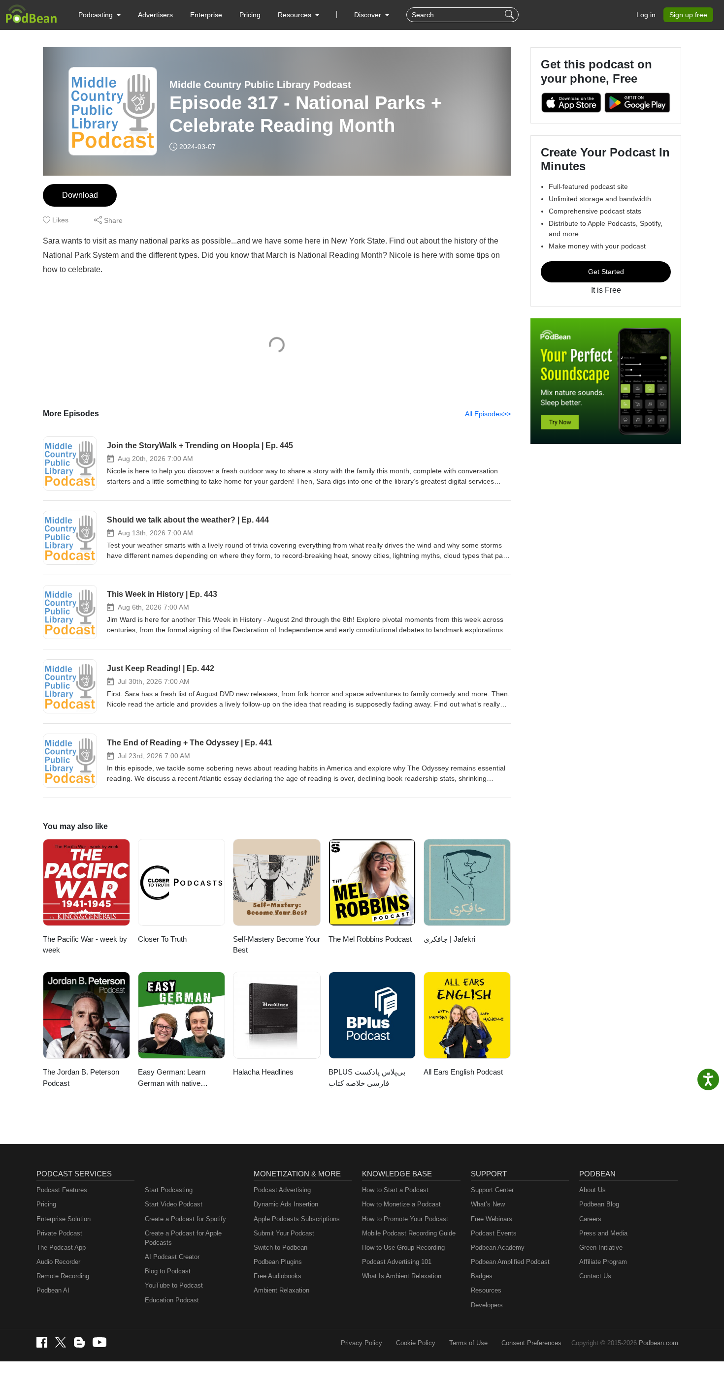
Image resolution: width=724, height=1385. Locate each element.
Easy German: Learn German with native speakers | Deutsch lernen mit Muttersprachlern (180, 1078)
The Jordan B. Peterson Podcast (81, 1077)
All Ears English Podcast (463, 1072)
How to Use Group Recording (403, 1247)
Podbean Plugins (278, 1261)
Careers (590, 1219)
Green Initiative (601, 1247)
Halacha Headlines (263, 1072)
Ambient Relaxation (281, 1290)
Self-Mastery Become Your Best (276, 944)
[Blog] (79, 1342)
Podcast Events (494, 1233)
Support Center (492, 1190)
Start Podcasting (169, 1190)
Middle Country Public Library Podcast (260, 84)
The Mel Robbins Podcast (370, 939)
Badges (482, 1276)
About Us (592, 1190)
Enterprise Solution (63, 1219)
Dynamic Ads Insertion (286, 1204)
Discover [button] (368, 15)
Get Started (606, 272)
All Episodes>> (488, 414)
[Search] (510, 15)
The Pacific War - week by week (85, 944)
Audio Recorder (58, 1261)
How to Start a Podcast (395, 1190)
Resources (486, 1290)
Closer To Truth (162, 939)
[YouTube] (99, 1342)
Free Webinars (491, 1219)
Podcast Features (61, 1190)
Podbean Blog (599, 1204)
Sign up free (688, 15)
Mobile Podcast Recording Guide (409, 1233)
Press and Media (603, 1233)
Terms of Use (468, 1343)
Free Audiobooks (277, 1276)
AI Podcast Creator (172, 1257)
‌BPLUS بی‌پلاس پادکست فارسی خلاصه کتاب (367, 1077)
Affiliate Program (603, 1261)
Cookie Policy (415, 1343)
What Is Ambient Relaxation (401, 1276)
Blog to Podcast (168, 1271)
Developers (487, 1305)
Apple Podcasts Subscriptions (297, 1219)
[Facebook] (41, 1342)
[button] (99, 15)
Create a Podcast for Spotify (185, 1219)
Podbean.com (658, 1343)
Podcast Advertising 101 (396, 1261)
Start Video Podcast (173, 1204)
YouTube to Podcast (174, 1285)
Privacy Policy (361, 1343)
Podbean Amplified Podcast (510, 1261)
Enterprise (206, 15)
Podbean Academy (498, 1247)
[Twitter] (60, 1342)
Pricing (250, 15)
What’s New (488, 1204)
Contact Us (595, 1276)
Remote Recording (62, 1276)
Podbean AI (52, 1290)
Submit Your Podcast (284, 1233)
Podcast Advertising (282, 1190)
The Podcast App (61, 1247)
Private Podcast (59, 1233)
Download (80, 195)
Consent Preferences (531, 1343)
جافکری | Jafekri (449, 939)
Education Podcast (172, 1300)
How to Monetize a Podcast (401, 1204)
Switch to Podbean (280, 1247)
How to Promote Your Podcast (405, 1219)
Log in (646, 15)
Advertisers (155, 15)
